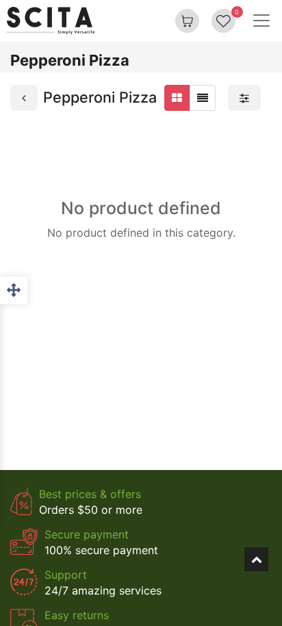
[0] (223, 20)
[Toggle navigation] (261, 20)
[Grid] (177, 98)
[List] (203, 98)
